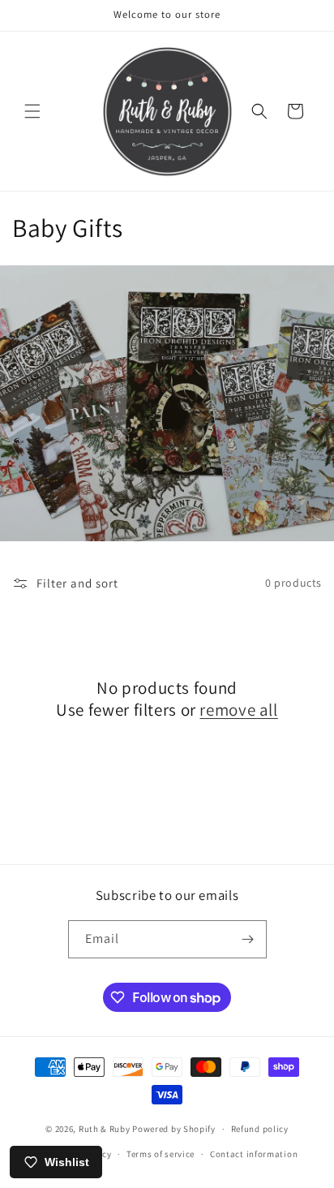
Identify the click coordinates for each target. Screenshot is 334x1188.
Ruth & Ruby (105, 1128)
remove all (238, 710)
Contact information (254, 1154)
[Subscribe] (248, 939)
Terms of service (160, 1154)
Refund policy (260, 1128)
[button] (32, 111)
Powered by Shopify (174, 1128)
